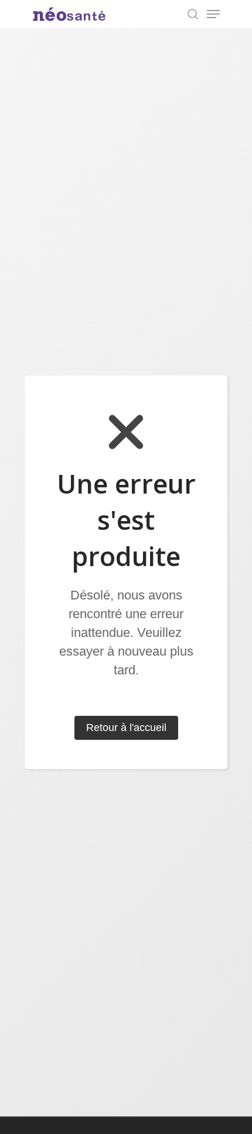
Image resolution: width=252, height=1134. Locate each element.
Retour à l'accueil (126, 727)
